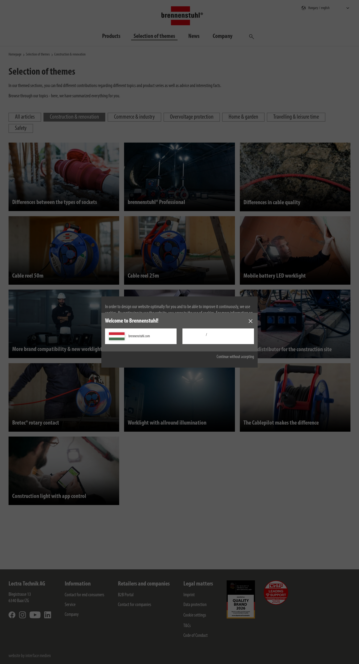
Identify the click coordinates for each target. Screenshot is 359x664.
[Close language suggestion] (250, 321)
